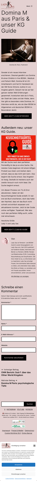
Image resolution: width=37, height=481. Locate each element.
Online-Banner (27, 433)
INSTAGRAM (11, 409)
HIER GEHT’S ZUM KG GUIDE (15, 230)
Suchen (30, 404)
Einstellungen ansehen (18, 474)
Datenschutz (29, 430)
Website (4, 345)
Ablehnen (19, 469)
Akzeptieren (18, 465)
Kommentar (6, 302)
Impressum (29, 478)
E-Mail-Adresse (7, 334)
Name (4, 324)
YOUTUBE (20, 409)
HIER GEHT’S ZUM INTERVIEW (16, 116)
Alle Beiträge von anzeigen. (20, 276)
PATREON (29, 409)
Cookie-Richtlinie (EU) (13, 433)
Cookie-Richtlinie (10, 478)
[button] (34, 446)
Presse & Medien (17, 430)
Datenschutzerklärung (20, 478)
